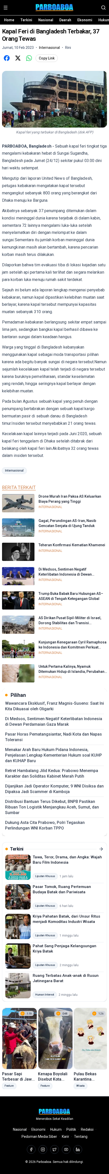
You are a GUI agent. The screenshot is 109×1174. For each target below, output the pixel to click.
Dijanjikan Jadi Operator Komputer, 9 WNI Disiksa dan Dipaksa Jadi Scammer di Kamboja (54, 789)
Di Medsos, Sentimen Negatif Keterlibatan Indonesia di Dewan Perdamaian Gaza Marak (53, 721)
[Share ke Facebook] (6, 58)
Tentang (80, 1137)
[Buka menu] (5, 7)
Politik (71, 1129)
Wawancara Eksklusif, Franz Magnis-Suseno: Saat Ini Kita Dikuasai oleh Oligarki (54, 706)
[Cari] (103, 7)
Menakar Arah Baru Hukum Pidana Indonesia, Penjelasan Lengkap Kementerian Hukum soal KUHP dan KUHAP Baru (53, 755)
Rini (68, 48)
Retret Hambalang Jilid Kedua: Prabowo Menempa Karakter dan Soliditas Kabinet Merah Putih (51, 773)
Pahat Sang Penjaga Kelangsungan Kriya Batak (64, 949)
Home (9, 20)
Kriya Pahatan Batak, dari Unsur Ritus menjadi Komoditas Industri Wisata (66, 919)
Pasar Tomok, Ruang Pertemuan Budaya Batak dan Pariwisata (62, 889)
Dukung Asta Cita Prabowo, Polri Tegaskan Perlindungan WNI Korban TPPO (45, 825)
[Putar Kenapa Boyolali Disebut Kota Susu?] (55, 1038)
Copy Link (47, 58)
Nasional (45, 20)
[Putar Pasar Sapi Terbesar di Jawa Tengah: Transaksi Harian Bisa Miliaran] (19, 1038)
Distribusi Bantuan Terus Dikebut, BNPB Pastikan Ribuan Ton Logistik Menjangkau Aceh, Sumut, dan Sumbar (52, 807)
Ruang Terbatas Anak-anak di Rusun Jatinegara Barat (66, 978)
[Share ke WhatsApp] (28, 58)
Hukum (56, 1129)
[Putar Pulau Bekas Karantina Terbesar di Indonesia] (91, 1038)
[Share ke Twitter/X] (17, 58)
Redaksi (87, 1129)
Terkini (26, 20)
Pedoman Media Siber (39, 1137)
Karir (65, 1137)
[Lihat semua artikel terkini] (101, 849)
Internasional (14, 470)
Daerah (65, 20)
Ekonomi (84, 20)
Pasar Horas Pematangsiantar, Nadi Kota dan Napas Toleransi (53, 737)
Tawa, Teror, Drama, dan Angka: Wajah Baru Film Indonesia (67, 860)
